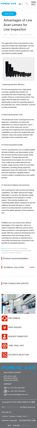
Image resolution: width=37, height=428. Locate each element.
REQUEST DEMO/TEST (18, 336)
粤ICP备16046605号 (12, 407)
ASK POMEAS (14, 318)
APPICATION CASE (10, 376)
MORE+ (32, 267)
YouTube (5, 416)
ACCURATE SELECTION (18, 355)
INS (24, 416)
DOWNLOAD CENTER (11, 380)
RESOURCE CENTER (10, 378)
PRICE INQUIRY (15, 327)
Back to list (9, 14)
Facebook (12, 416)
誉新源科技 (25, 425)
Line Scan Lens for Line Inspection (15, 248)
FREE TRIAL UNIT (16, 345)
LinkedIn (19, 416)
